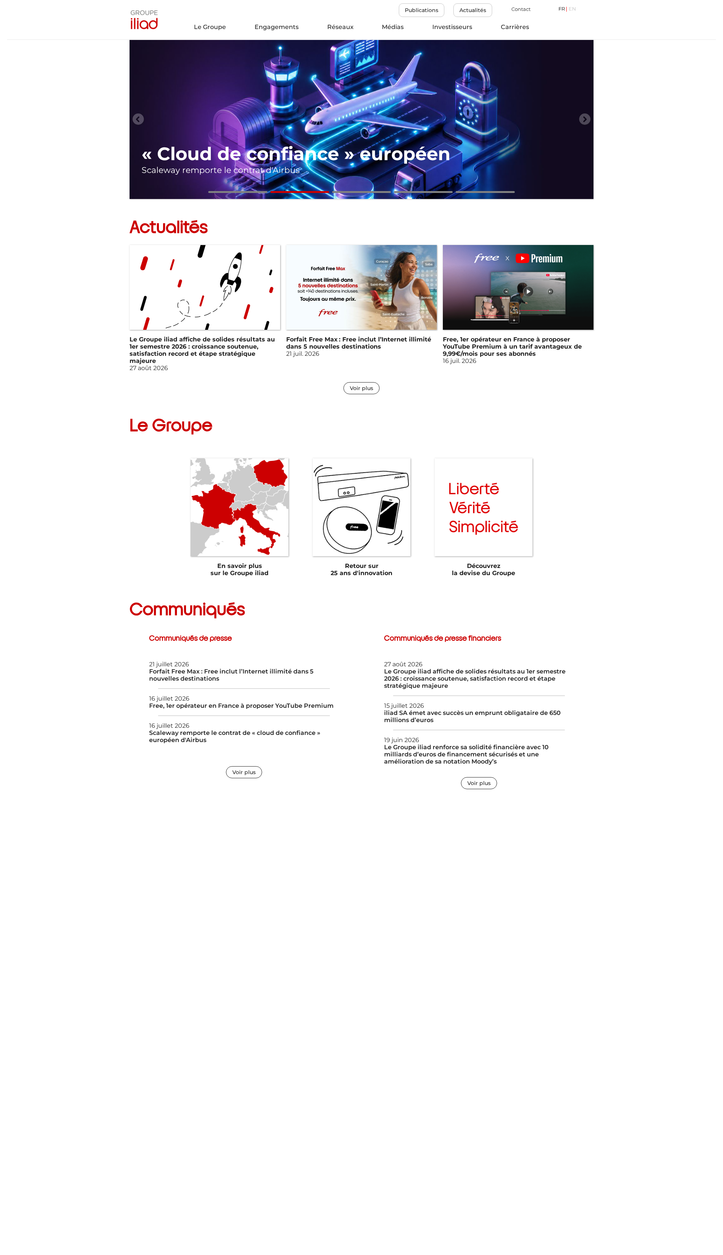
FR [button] (561, 9)
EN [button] (572, 9)
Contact (521, 9)
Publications (421, 10)
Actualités (472, 10)
